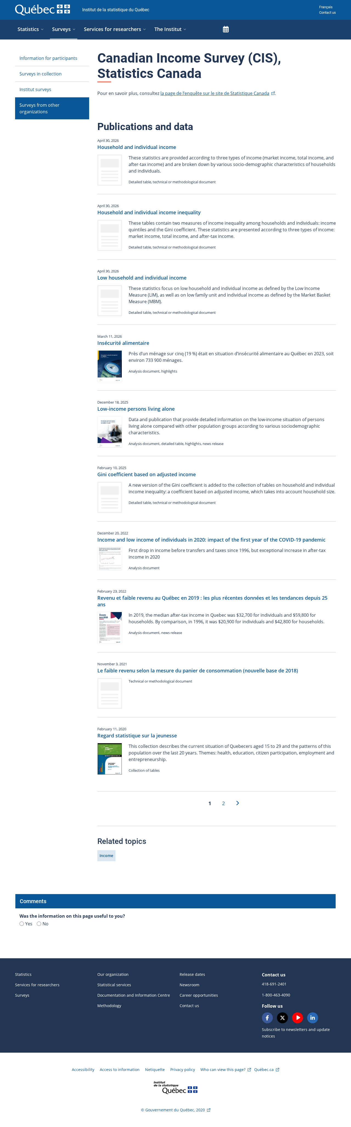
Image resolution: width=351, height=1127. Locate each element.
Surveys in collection (40, 74)
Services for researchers (37, 984)
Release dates (192, 974)
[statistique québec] (175, 1087)
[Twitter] (282, 1017)
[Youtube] (297, 1017)
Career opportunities (199, 995)
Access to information (120, 1069)
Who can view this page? (222, 1069)
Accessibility (83, 1069)
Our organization (113, 974)
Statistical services (114, 984)
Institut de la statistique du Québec (115, 9)
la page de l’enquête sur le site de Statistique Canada (214, 93)
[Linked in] (312, 1017)
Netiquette (155, 1069)
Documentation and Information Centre (133, 995)
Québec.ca (264, 1069)
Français (326, 7)
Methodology (109, 1005)
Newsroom (189, 984)
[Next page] (237, 803)
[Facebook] (267, 1017)
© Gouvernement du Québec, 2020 (173, 1109)
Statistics (23, 974)
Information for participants (48, 58)
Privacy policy (182, 1069)
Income (106, 855)
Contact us (327, 12)
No (46, 924)
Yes (28, 924)
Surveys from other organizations (39, 108)
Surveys (22, 995)
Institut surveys (35, 89)
